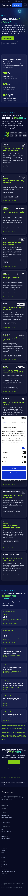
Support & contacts (21, 782)
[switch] (24, 452)
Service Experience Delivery (8, 782)
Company (8, 12)
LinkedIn (3, 876)
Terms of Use (4, 890)
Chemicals (21, 132)
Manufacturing (13, 132)
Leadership (4, 848)
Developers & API (5, 838)
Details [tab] (14, 422)
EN (16, 1)
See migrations (14, 766)
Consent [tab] (5, 422)
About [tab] (23, 422)
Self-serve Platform (6, 831)
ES (21, 1)
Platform (3, 829)
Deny (14, 477)
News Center (4, 855)
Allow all (14, 468)
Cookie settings (5, 892)
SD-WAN (11, 135)
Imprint (3, 887)
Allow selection (14, 472)
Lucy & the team (5, 815)
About (2, 845)
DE (18, 1)
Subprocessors (12, 890)
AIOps (2, 834)
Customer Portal (5, 779)
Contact (10, 1)
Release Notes (14, 779)
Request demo (17, 5)
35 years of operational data (8, 820)
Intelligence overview (6, 817)
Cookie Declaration (21, 890)
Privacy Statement (18, 887)
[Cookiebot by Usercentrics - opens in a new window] (20, 418)
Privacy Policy (9, 887)
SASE (20, 135)
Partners (3, 852)
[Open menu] (25, 5)
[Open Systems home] (6, 5)
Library (3, 857)
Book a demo (7, 38)
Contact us (4, 864)
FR (20, 1)
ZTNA (16, 135)
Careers (3, 850)
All (7, 132)
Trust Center (4, 784)
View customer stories (9, 43)
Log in (3, 1)
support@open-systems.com (8, 871)
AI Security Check (5, 822)
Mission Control (5, 836)
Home (2, 12)
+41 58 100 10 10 (5, 869)
